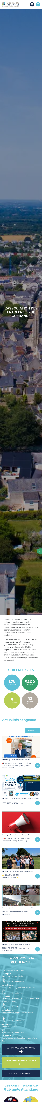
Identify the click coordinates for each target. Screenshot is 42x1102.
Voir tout (31, 730)
